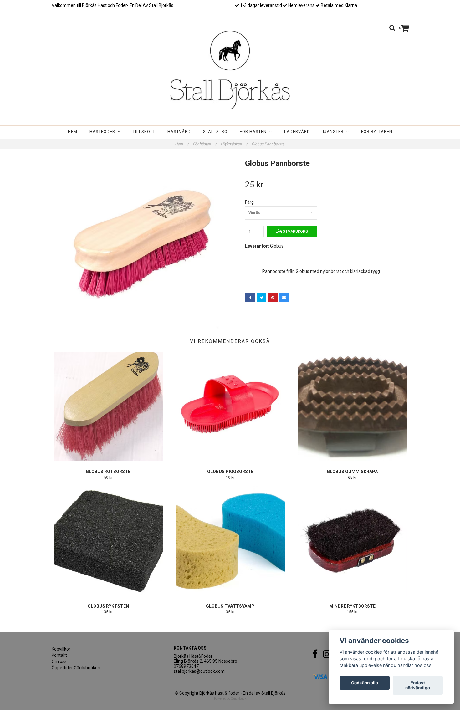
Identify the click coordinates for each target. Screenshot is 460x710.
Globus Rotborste (108, 471)
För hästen (254, 131)
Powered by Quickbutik (230, 698)
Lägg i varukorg (292, 231)
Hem (72, 131)
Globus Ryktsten (108, 606)
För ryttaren (376, 131)
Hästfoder (103, 131)
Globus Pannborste (268, 144)
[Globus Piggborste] (230, 406)
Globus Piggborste (230, 471)
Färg (249, 202)
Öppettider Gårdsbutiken (76, 667)
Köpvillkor (61, 648)
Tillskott (144, 131)
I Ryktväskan (234, 144)
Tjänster (334, 131)
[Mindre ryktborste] (352, 541)
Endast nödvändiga (417, 685)
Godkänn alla (364, 682)
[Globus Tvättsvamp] (230, 541)
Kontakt (59, 655)
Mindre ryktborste (352, 606)
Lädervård (297, 131)
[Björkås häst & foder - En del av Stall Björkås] (230, 70)
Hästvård (179, 131)
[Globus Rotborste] (108, 406)
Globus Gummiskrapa (352, 471)
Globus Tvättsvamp (230, 606)
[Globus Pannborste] (138, 242)
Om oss (59, 661)
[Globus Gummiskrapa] (352, 406)
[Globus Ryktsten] (108, 541)
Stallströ (215, 131)
